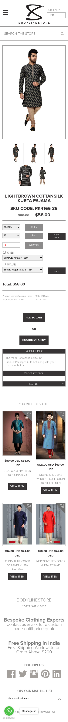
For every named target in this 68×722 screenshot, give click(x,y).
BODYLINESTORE (34, 600)
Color (34, 227)
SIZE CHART (57, 236)
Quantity (34, 244)
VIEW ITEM (17, 486)
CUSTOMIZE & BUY (34, 340)
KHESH (11, 252)
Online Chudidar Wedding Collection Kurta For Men (50, 479)
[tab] (34, 351)
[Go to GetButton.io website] (9, 718)
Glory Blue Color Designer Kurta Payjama (17, 565)
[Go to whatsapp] (9, 711)
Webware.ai (45, 712)
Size (34, 235)
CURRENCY (53, 10)
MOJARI (11, 264)
